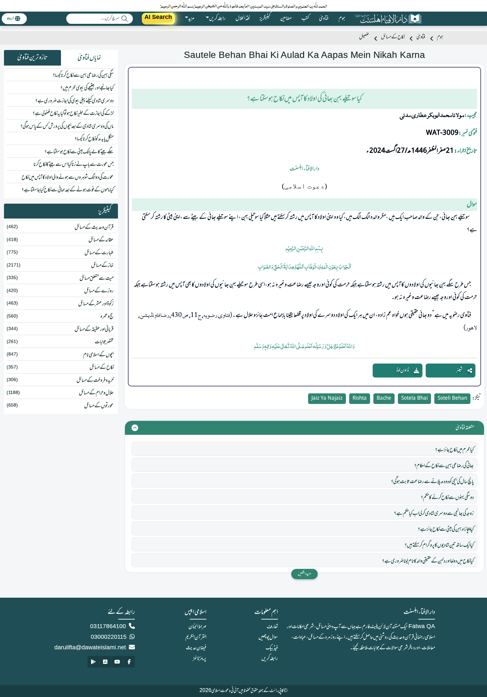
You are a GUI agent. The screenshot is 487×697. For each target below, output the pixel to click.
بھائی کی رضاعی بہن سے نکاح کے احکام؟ (444, 466)
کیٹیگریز (265, 19)
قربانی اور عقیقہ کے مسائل (94, 329)
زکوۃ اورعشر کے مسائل (96, 304)
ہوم (342, 19)
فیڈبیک (272, 648)
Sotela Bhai (414, 398)
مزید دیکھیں (304, 574)
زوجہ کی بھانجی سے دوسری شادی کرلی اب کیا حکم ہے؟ (434, 514)
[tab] (89, 58)
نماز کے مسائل (102, 266)
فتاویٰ (324, 19)
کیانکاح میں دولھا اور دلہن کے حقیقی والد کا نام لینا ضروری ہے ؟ (428, 561)
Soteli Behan (452, 398)
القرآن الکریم (195, 637)
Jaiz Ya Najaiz (327, 398)
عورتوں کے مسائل (99, 406)
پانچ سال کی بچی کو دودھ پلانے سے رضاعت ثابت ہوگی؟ (432, 482)
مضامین (286, 19)
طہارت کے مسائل (99, 253)
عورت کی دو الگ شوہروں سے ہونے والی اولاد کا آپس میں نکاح (68, 177)
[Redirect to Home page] (388, 19)
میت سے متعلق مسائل (97, 278)
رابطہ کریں (269, 659)
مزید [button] (191, 19)
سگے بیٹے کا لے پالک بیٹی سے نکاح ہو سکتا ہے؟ (79, 152)
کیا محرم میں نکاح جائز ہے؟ (454, 450)
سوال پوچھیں (268, 637)
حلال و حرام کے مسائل (96, 393)
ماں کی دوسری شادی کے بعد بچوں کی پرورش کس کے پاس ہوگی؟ (67, 126)
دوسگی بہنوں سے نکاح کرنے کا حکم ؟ (447, 498)
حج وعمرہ (107, 317)
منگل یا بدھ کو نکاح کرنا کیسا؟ (94, 139)
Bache (384, 398)
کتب (305, 19)
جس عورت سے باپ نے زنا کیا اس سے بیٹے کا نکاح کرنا (73, 165)
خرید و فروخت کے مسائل (95, 380)
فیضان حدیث (196, 648)
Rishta (359, 398)
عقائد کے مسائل (101, 240)
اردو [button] (10, 19)
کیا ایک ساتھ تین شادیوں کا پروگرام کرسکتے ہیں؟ (439, 545)
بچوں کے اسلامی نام (98, 355)
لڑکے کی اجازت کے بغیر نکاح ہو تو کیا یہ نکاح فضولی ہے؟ (73, 114)
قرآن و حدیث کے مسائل (94, 227)
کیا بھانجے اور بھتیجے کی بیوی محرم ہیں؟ (87, 88)
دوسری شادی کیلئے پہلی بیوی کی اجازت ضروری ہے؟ (74, 101)
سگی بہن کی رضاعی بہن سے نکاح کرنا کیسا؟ (83, 75)
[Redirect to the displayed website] (129, 662)
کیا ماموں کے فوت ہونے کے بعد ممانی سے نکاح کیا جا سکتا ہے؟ (68, 190)
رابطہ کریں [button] (217, 19)
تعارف (272, 627)
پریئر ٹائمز (199, 659)
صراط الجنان (197, 627)
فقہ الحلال (243, 19)
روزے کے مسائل (99, 291)
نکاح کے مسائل (393, 37)
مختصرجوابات (104, 342)
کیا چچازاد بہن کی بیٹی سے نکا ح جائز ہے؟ (446, 529)
